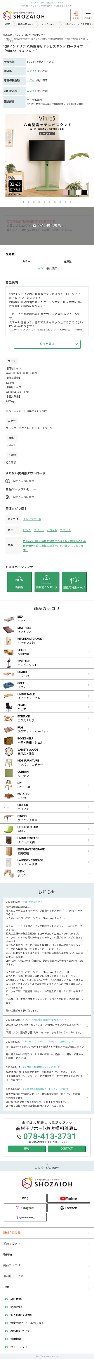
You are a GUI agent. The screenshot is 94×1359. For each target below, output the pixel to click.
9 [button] (65, 202)
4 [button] (39, 202)
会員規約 (16, 1307)
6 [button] (49, 202)
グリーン (39, 530)
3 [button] (34, 202)
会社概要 (16, 1299)
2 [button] (28, 202)
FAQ (26, 1148)
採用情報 (16, 1339)
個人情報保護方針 (21, 1315)
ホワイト (52, 530)
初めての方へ (11, 1243)
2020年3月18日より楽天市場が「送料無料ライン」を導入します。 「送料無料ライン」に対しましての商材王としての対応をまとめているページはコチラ (44, 1076)
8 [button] (60, 202)
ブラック (65, 530)
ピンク (27, 530)
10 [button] (70, 202)
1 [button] (23, 202)
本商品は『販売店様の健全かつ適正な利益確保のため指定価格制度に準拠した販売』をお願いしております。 (54, 546)
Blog (25, 1198)
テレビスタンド (32, 519)
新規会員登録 (11, 1232)
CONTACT (67, 1148)
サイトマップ (18, 1347)
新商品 (7, 1254)
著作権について (20, 1331)
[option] (47, 155)
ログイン (32, 71)
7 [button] (55, 202)
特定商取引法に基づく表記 (27, 1323)
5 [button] (44, 202)
